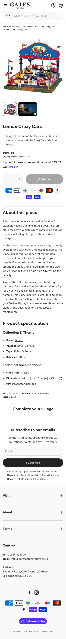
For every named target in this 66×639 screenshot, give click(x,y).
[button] (33, 16)
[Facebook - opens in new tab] (29, 592)
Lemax (19, 340)
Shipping (6, 157)
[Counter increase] (19, 179)
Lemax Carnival (25, 345)
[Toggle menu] (5, 5)
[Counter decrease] (6, 179)
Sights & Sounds (23, 351)
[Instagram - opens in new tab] (36, 592)
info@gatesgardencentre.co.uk (29, 558)
